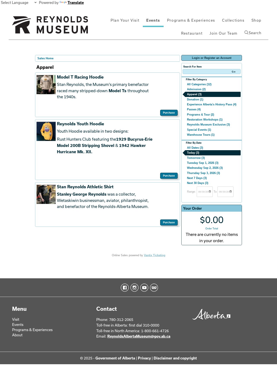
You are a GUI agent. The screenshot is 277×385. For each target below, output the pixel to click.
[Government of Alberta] (210, 321)
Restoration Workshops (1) (204, 119)
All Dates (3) (195, 147)
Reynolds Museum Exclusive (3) (208, 124)
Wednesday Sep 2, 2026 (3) (205, 167)
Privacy (144, 358)
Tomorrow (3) (196, 157)
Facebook (124, 287)
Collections (233, 20)
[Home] (50, 27)
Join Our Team (223, 33)
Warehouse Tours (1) (200, 134)
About (17, 335)
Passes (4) (194, 109)
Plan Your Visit (125, 20)
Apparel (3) (194, 94)
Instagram (133, 287)
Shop (256, 20)
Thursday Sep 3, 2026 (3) (203, 173)
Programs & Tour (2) (200, 114)
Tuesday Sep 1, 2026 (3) (202, 162)
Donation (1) (195, 99)
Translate (76, 2)
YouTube (143, 287)
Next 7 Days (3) (197, 178)
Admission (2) (196, 89)
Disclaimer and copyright (175, 358)
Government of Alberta (115, 358)
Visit (15, 319)
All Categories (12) (199, 84)
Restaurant (192, 33)
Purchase (169, 112)
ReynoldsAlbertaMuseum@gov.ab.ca (138, 336)
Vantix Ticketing (154, 255)
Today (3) (193, 152)
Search (255, 33)
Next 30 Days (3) (197, 183)
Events (153, 20)
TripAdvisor (153, 287)
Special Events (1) (199, 129)
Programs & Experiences (191, 20)
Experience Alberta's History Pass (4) (211, 104)
